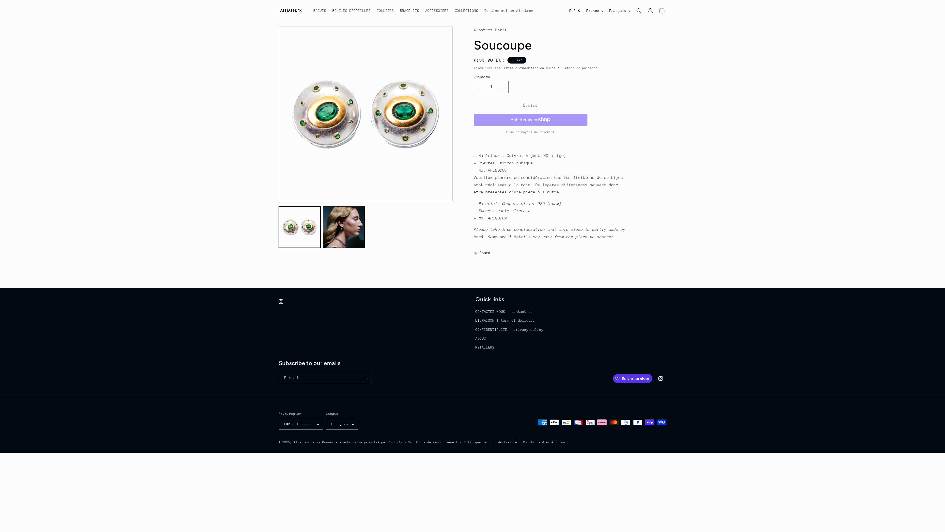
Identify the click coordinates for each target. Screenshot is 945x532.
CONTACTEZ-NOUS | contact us (504, 312)
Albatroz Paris (307, 442)
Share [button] (485, 253)
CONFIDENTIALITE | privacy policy (509, 330)
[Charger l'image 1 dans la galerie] (299, 227)
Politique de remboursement (433, 442)
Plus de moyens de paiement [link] (530, 132)
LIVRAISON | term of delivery (505, 320)
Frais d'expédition (521, 68)
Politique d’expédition (544, 442)
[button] (639, 11)
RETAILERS (485, 347)
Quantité (482, 77)
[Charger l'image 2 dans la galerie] (343, 227)
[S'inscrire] (365, 378)
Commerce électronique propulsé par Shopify (362, 442)
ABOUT (480, 338)
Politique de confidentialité (491, 442)
